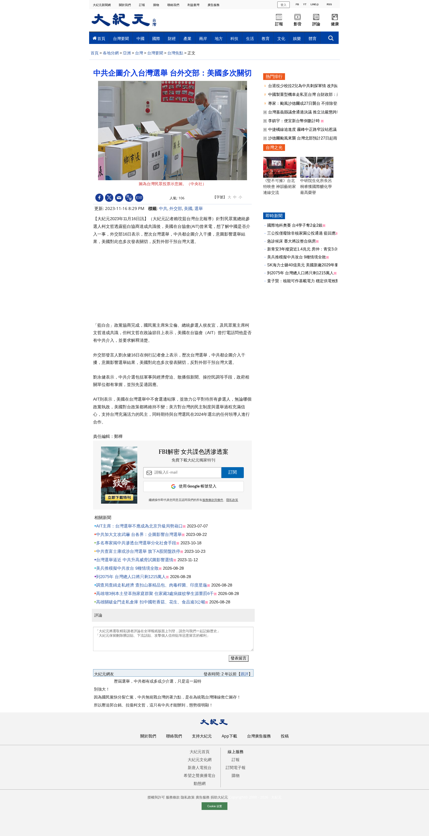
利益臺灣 (193, 5)
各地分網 (111, 53)
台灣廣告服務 (259, 736)
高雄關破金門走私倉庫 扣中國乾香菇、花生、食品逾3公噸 (150, 602)
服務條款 (173, 797)
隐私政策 (188, 797)
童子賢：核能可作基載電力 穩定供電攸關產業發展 (311, 281)
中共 (163, 208)
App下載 (229, 736)
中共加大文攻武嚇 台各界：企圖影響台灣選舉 (139, 534)
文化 (281, 38)
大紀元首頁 (200, 751)
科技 (234, 38)
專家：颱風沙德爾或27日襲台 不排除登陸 (305, 103)
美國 (188, 208)
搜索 (331, 36)
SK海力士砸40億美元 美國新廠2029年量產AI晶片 (310, 265)
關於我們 (125, 5)
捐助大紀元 (219, 797)
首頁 (101, 38)
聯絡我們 (173, 5)
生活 (250, 38)
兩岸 (203, 38)
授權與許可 (156, 797)
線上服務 (236, 751)
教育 (266, 38)
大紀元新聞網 (102, 5)
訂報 (142, 5)
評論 (316, 24)
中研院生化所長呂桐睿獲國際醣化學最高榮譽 (316, 186)
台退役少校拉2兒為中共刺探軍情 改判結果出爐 (310, 86)
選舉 (198, 208)
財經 (172, 38)
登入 (283, 4)
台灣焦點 (175, 53)
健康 (335, 24)
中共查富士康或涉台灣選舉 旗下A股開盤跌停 (138, 551)
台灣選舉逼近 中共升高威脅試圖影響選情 (134, 559)
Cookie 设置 (214, 806)
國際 (156, 38)
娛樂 (297, 38)
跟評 (245, 674)
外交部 (175, 208)
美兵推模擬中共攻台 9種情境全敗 (127, 568)
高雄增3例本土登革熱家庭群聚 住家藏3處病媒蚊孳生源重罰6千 (155, 593)
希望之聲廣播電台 (199, 775)
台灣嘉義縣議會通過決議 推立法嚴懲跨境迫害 (309, 112)
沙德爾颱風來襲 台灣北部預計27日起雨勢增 (307, 138)
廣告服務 (214, 5)
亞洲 (127, 53)
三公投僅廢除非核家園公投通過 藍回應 (301, 233)
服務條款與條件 (212, 500)
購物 (156, 5)
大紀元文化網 (200, 759)
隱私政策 (232, 500)
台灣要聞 (121, 38)
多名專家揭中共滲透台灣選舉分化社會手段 (136, 543)
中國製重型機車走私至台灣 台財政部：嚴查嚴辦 (311, 94)
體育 (313, 38)
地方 (219, 38)
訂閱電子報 (236, 767)
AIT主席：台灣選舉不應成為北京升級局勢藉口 (139, 526)
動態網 (200, 783)
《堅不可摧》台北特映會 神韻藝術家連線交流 (279, 186)
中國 (140, 38)
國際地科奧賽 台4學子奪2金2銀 (294, 225)
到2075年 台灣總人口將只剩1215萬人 (131, 576)
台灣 (139, 53)
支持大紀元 (202, 736)
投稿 (285, 736)
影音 (298, 24)
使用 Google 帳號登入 (197, 486)
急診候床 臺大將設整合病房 (291, 241)
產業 (187, 38)
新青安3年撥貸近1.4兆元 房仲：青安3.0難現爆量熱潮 (314, 249)
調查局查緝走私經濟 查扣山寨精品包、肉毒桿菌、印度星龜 (151, 585)
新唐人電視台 (200, 767)
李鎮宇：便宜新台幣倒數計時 (294, 121)
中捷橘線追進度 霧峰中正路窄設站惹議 (303, 129)
